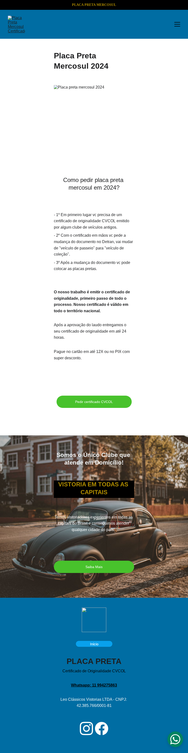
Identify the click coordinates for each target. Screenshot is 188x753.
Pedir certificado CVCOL (94, 402)
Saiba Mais (94, 567)
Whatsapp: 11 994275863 (94, 685)
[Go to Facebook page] (101, 728)
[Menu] (177, 24)
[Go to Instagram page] (86, 728)
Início (94, 644)
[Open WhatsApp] (175, 739)
